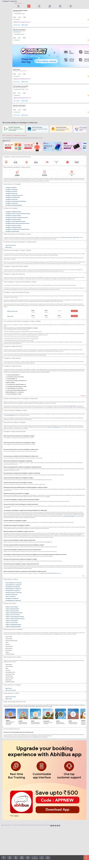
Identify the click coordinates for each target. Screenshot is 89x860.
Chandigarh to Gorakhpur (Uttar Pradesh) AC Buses (17, 229)
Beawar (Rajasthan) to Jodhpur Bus (13, 582)
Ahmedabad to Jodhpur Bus (11, 598)
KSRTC (32, 721)
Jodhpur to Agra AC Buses (11, 622)
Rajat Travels (76, 237)
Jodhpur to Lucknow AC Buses (12, 614)
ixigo (6, 825)
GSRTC (58, 721)
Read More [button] (40, 137)
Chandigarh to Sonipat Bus (11, 203)
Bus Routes (9, 135)
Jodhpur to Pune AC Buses (11, 620)
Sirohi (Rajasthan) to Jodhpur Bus (13, 600)
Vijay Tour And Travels (67, 237)
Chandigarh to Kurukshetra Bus (12, 197)
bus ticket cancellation (69, 516)
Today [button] (15, 3)
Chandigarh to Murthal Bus (11, 199)
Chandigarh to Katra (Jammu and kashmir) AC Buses (17, 223)
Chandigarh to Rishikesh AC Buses (13, 211)
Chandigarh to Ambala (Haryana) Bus (14, 195)
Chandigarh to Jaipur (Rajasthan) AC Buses (15, 221)
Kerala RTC (46, 721)
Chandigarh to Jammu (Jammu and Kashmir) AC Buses (17, 213)
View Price (74, 311)
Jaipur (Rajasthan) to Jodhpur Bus (13, 584)
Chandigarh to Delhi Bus (10, 187)
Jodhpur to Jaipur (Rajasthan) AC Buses (14, 616)
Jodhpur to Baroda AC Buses (12, 610)
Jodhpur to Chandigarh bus (53, 427)
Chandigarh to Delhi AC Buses (12, 231)
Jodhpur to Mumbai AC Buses (12, 608)
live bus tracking (9, 415)
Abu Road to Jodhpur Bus (11, 594)
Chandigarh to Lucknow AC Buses (13, 219)
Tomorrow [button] (20, 3)
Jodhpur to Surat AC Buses (11, 606)
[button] (18, 6)
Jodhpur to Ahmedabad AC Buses (13, 624)
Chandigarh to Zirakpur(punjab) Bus (13, 205)
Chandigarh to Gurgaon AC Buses (13, 215)
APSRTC (8, 720)
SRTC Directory (46, 706)
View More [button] (83, 395)
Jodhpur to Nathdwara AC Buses (13, 626)
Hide (83, 575)
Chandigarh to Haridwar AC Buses (13, 225)
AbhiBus (3, 825)
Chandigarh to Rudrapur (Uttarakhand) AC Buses (16, 217)
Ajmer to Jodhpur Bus (10, 596)
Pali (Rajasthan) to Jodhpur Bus (12, 590)
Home (4, 135)
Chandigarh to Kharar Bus (11, 193)
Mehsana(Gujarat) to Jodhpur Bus (13, 588)
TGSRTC (20, 721)
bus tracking (47, 542)
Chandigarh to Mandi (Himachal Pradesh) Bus (15, 201)
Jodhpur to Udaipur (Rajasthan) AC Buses (15, 618)
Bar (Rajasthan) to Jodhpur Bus (12, 586)
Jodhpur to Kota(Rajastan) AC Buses (13, 612)
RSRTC (70, 721)
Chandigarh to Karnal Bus (11, 191)
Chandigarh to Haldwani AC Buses (13, 227)
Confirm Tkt (10, 825)
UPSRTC (83, 720)
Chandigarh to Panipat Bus (11, 189)
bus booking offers (70, 406)
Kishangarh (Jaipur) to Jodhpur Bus (13, 592)
